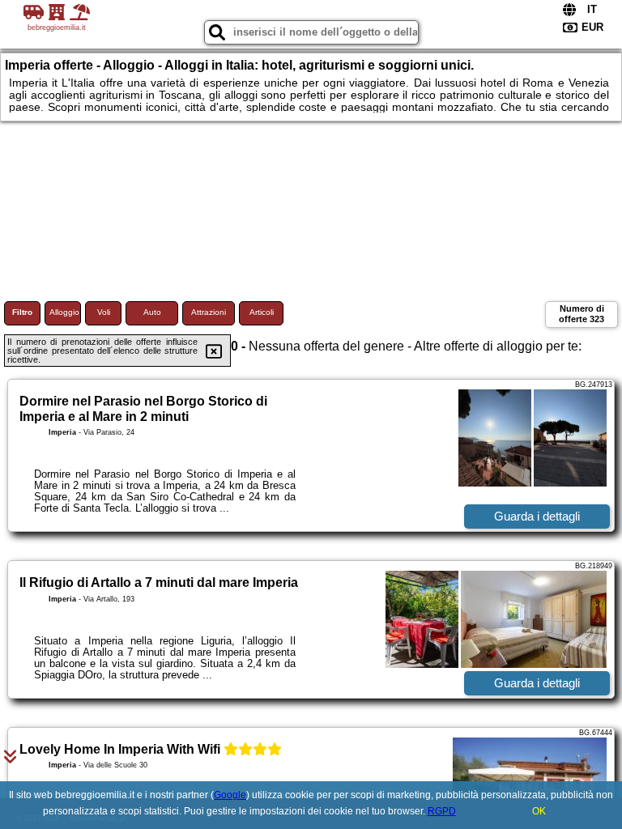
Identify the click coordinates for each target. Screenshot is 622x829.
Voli (103, 312)
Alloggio (64, 312)
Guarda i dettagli (537, 516)
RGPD (442, 811)
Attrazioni (208, 312)
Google (230, 795)
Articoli (261, 312)
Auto (152, 312)
